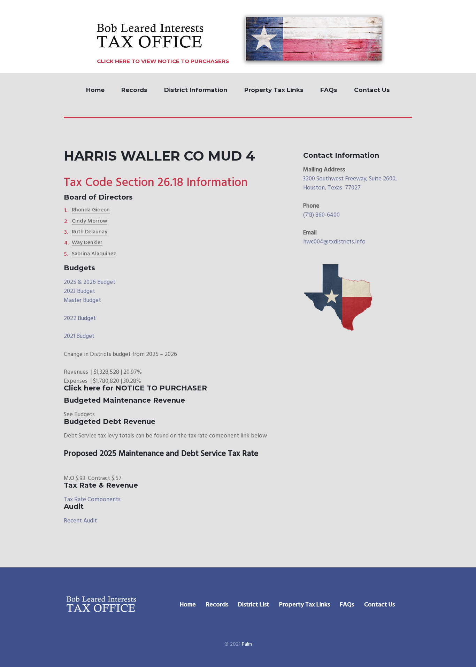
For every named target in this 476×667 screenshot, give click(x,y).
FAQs (328, 89)
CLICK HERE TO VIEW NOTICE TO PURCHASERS (163, 61)
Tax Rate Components (92, 499)
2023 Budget (79, 291)
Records (134, 89)
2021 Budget (79, 336)
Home (95, 89)
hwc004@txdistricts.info (334, 242)
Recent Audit (80, 521)
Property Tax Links (274, 89)
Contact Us (372, 89)
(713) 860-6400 (321, 215)
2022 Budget (80, 318)
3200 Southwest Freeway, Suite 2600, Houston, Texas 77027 (350, 183)
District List (253, 605)
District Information (196, 89)
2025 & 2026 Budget (89, 282)
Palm (247, 644)
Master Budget (82, 300)
